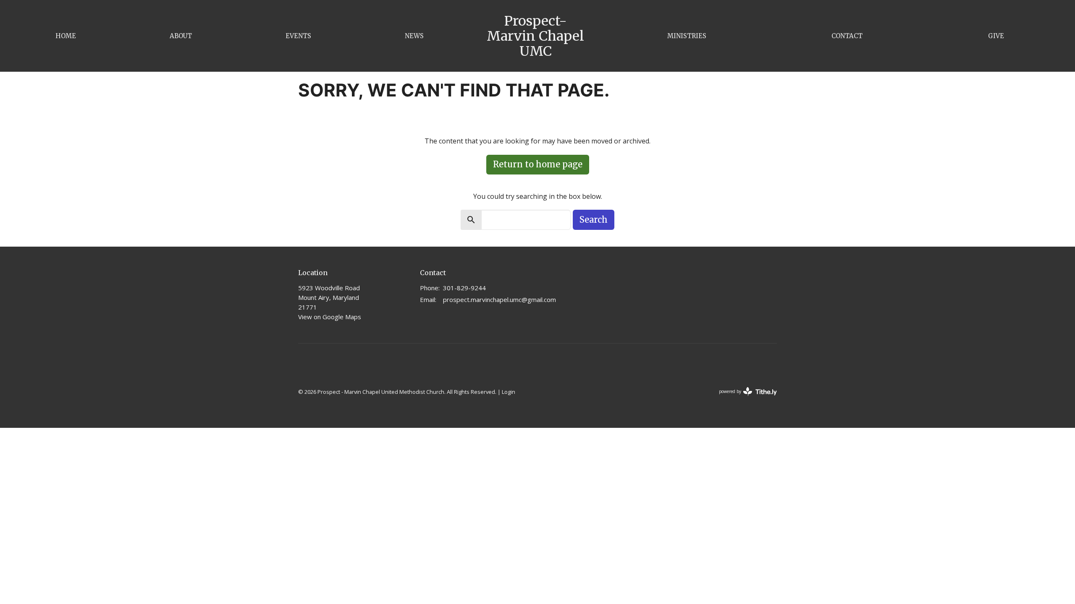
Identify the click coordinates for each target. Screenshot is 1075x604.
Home (65, 36)
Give (996, 36)
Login (508, 392)
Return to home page (537, 164)
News (414, 36)
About (181, 36)
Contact (847, 36)
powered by (743, 398)
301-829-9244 (464, 288)
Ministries (686, 36)
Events (298, 36)
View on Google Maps (329, 316)
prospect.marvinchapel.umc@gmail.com (499, 299)
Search (593, 219)
